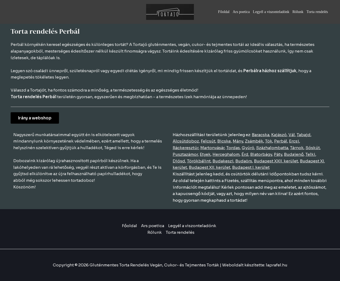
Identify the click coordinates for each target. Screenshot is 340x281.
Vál (291, 134)
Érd (244, 154)
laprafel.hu (276, 264)
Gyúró (248, 147)
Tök (268, 141)
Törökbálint (199, 160)
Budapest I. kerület (251, 167)
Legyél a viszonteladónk (271, 12)
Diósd (179, 160)
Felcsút (208, 141)
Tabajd (304, 134)
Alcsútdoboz (186, 141)
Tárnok (297, 147)
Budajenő (294, 154)
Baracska (260, 134)
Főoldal (224, 12)
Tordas (233, 147)
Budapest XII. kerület (209, 167)
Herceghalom (226, 154)
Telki (310, 154)
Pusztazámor (185, 154)
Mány (238, 141)
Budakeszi (222, 160)
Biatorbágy (261, 154)
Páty (278, 154)
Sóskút (312, 147)
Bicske (224, 141)
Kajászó (279, 134)
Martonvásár (212, 147)
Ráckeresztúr (185, 147)
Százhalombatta (272, 147)
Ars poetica (241, 12)
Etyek (205, 154)
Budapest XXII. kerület (276, 160)
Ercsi (294, 141)
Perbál (280, 141)
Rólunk (297, 12)
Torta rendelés (317, 12)
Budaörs (243, 160)
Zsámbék (254, 141)
